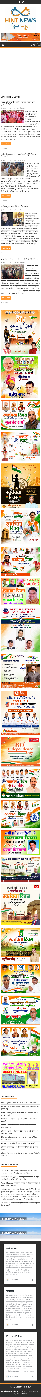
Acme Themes (21, 1394)
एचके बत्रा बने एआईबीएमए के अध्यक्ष (14, 206)
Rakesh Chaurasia (20, 108)
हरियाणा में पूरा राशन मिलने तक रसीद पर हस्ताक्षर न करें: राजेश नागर (20, 1103)
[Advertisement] (20, 69)
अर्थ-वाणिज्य (5, 303)
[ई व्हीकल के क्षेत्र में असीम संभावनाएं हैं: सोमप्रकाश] (12, 266)
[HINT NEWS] (3, 44)
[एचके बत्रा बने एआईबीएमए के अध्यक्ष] (12, 213)
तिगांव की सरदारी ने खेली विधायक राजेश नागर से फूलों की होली (19, 103)
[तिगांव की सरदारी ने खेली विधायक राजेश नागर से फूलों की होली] (12, 111)
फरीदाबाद (5, 148)
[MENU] (38, 44)
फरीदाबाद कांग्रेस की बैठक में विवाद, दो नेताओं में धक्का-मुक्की (18, 1143)
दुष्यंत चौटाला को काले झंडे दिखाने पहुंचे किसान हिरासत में (18, 155)
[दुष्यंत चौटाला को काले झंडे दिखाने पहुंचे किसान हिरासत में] (12, 164)
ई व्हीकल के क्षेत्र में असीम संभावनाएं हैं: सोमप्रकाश (19, 259)
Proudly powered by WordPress (13, 1391)
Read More (6, 143)
